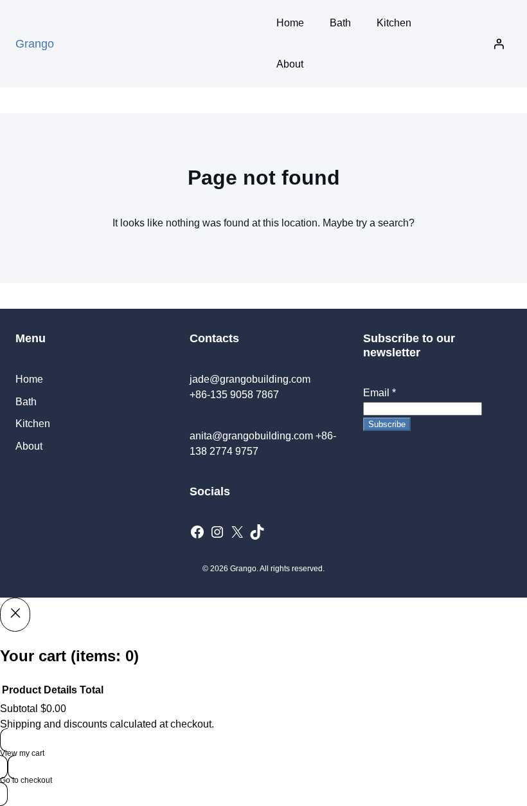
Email (379, 392)
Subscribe (387, 424)
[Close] (15, 614)
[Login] (499, 44)
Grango (34, 43)
